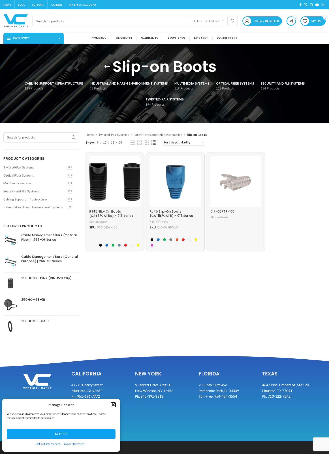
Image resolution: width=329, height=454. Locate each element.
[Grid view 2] (139, 142)
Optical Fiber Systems (18, 175)
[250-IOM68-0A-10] (10, 326)
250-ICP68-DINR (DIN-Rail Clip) (46, 278)
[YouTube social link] (317, 5)
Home (90, 134)
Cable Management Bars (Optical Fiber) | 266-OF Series (49, 237)
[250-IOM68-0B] (10, 305)
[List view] (132, 142)
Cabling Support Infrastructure (25, 199)
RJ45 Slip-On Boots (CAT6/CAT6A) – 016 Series (111, 213)
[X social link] (306, 5)
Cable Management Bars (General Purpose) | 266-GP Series (49, 259)
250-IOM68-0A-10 (35, 321)
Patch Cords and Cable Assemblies (158, 134)
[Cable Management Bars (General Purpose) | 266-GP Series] (10, 262)
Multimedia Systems (17, 183)
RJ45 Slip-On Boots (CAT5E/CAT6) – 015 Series (171, 213)
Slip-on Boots (98, 222)
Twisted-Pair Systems (18, 167)
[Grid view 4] (154, 142)
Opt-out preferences (48, 443)
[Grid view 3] (147, 142)
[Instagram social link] (311, 5)
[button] (113, 405)
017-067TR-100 (222, 211)
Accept (61, 434)
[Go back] (107, 66)
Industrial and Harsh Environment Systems (33, 207)
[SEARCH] (233, 21)
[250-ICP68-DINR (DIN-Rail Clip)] (10, 283)
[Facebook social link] (300, 5)
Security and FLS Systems (21, 191)
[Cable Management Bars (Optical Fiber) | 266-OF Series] (10, 240)
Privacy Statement (73, 443)
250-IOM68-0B (33, 300)
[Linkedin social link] (323, 5)
